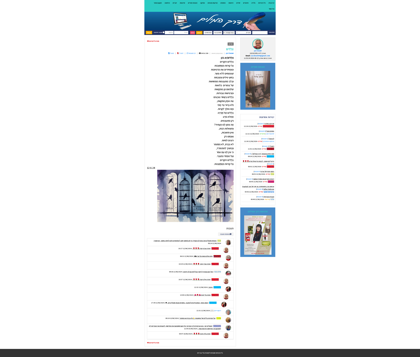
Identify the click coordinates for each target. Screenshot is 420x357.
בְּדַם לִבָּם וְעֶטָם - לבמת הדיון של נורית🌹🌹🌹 (258, 161)
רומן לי (272, 146)
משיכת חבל (270, 131)
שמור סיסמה (158, 32)
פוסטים (223, 3)
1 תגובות (261, 123)
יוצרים (175, 3)
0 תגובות (262, 131)
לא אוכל (271, 139)
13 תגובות (192, 53)
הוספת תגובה (225, 234)
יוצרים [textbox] (248, 32)
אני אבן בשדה (269, 123)
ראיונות (230, 3)
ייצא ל (181, 53)
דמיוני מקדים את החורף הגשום (264, 179)
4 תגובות (248, 154)
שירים (238, 3)
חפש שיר (272, 32)
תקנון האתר (158, 3)
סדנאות (182, 3)
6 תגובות (271, 164)
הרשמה (167, 3)
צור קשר (271, 9)
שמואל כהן (258, 51)
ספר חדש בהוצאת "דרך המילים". (263, 154)
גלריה (253, 3)
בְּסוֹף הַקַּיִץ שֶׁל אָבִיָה (267, 171)
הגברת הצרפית (269, 197)
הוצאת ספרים (192, 3)
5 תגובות (250, 179)
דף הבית (271, 3)
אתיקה (202, 3)
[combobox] (243, 32)
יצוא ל (172, 53)
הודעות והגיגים (213, 3)
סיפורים (245, 3)
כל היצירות (262, 3)
